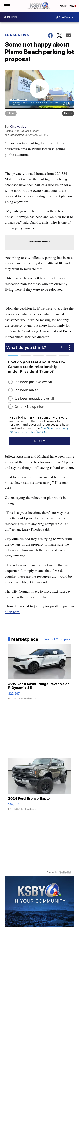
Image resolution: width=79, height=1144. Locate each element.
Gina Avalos (18, 126)
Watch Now (67, 6)
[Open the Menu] (7, 6)
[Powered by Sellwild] (65, 872)
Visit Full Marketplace (57, 639)
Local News (17, 35)
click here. (12, 611)
